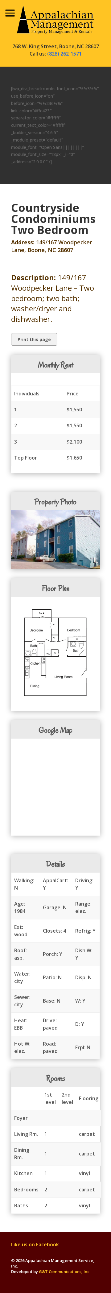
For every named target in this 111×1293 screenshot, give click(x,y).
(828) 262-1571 (64, 53)
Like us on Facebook (35, 1244)
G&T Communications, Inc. (64, 1271)
